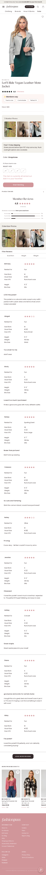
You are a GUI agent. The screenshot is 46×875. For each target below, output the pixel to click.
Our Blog (4, 836)
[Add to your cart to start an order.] (43, 6)
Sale (39, 11)
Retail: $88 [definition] (5, 107)
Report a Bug (26, 836)
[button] (23, 127)
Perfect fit (33, 100)
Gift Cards (5, 833)
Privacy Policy (26, 855)
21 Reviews (20, 92)
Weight (36, 256)
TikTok (3, 857)
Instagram (5, 855)
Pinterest (4, 860)
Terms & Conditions (28, 857)
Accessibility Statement (9, 843)
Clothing (8, 11)
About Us (4, 828)
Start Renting (18, 185)
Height (23, 256)
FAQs (3, 838)
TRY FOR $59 (29, 6)
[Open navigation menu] (3, 7)
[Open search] (38, 6)
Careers (24, 828)
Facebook (4, 863)
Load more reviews (23, 756)
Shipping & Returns (8, 841)
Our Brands (5, 830)
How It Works (29, 11)
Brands (18, 11)
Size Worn (10, 256)
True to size (9, 100)
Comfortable (22, 100)
